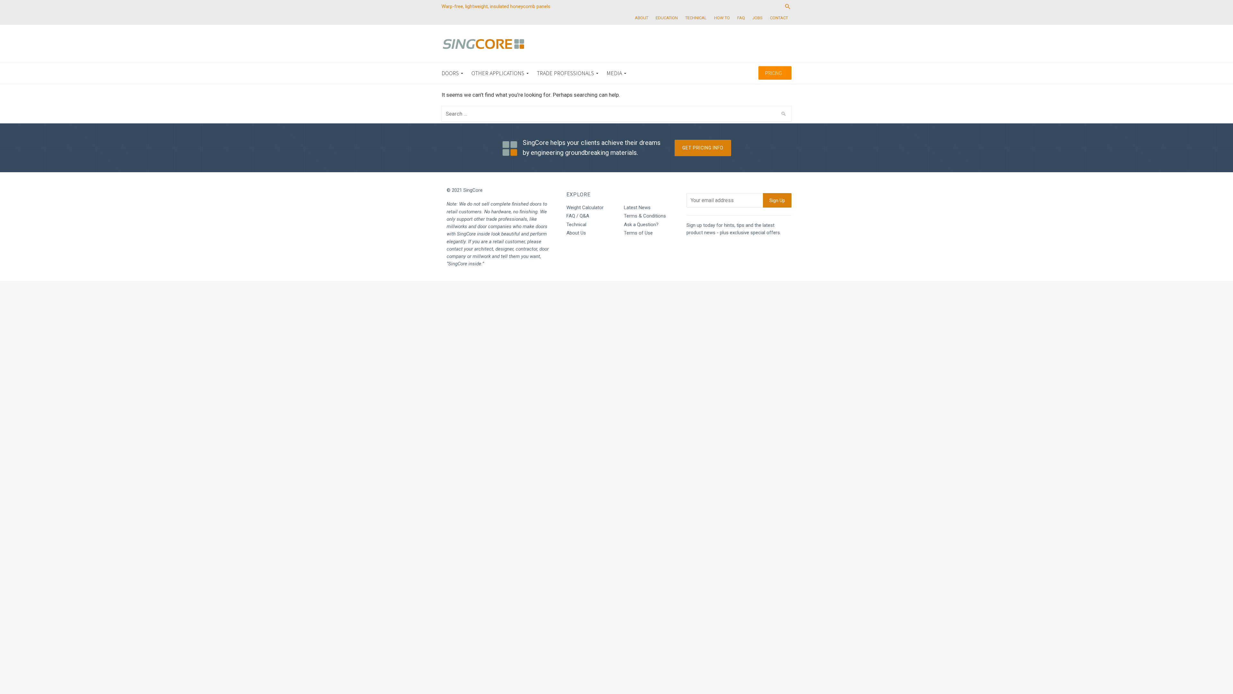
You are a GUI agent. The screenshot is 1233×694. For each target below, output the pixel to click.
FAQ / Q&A (577, 216)
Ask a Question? (641, 224)
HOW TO (722, 17)
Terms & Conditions (645, 216)
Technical (576, 224)
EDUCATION (667, 17)
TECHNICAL (696, 17)
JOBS (757, 17)
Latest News (637, 207)
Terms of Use (638, 233)
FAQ (741, 17)
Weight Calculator (585, 207)
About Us (576, 233)
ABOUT (641, 17)
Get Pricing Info (702, 147)
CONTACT (779, 17)
